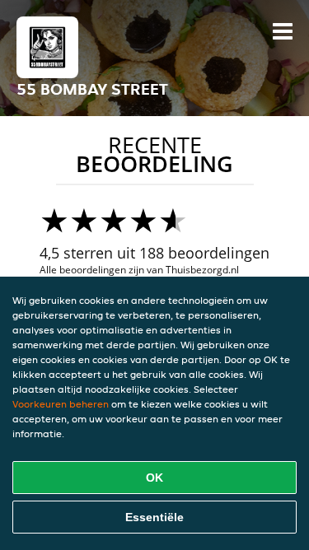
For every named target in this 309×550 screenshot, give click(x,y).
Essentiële (154, 517)
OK (154, 477)
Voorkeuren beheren (60, 404)
